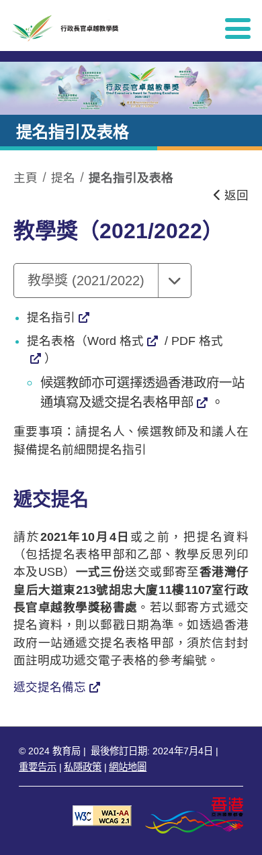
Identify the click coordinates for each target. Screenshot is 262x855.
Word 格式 (115, 341)
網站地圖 (127, 767)
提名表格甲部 (155, 402)
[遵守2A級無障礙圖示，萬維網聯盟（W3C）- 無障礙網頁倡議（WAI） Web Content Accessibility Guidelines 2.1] (102, 815)
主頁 (25, 178)
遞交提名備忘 (49, 687)
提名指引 (51, 317)
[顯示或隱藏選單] (237, 28)
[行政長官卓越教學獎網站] (107, 28)
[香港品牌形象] (194, 815)
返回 (235, 195)
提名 (63, 178)
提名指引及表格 (131, 178)
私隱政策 (82, 767)
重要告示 (37, 767)
